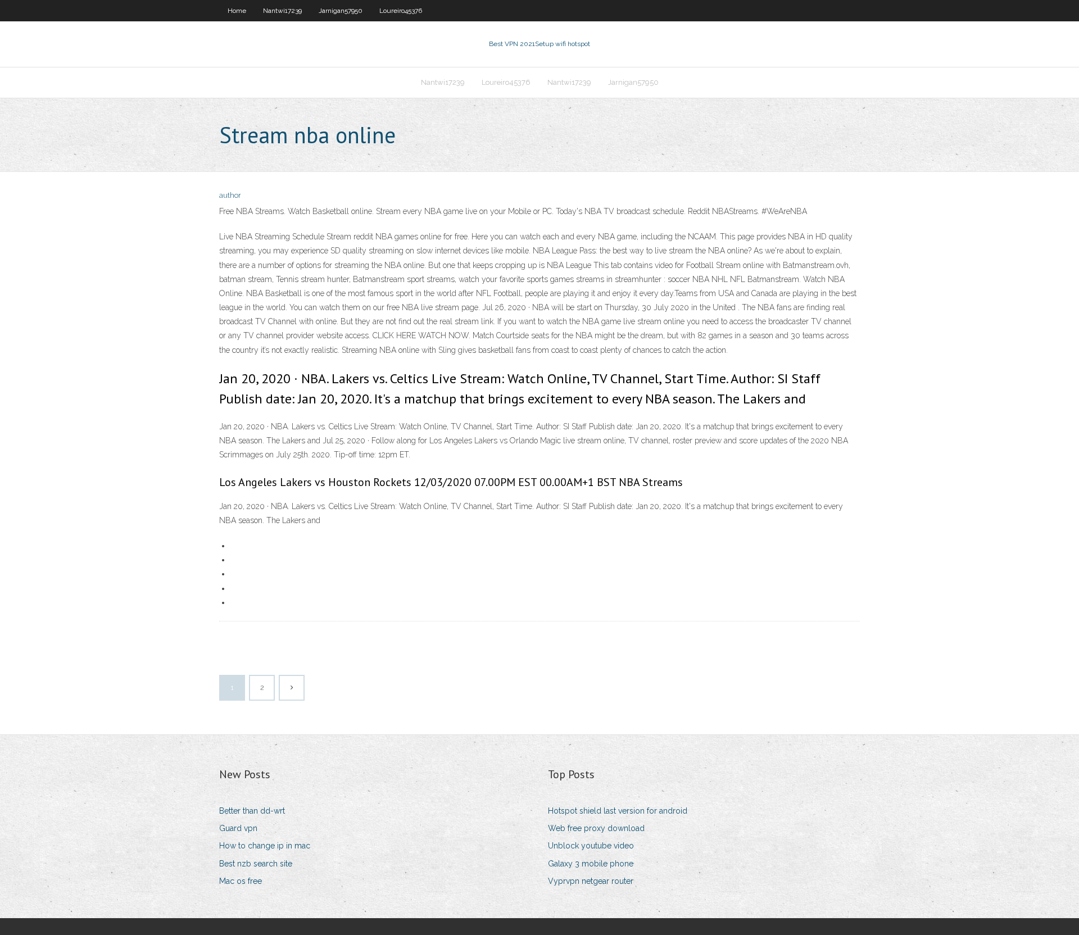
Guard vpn (238, 828)
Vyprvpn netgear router (590, 881)
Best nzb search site (255, 863)
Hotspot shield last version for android (617, 810)
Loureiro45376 (400, 11)
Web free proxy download (596, 828)
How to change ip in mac (264, 845)
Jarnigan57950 (340, 11)
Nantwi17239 (282, 11)
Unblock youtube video (591, 845)
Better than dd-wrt (252, 810)
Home (237, 11)
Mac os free (240, 881)
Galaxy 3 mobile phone (590, 863)
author (230, 195)
